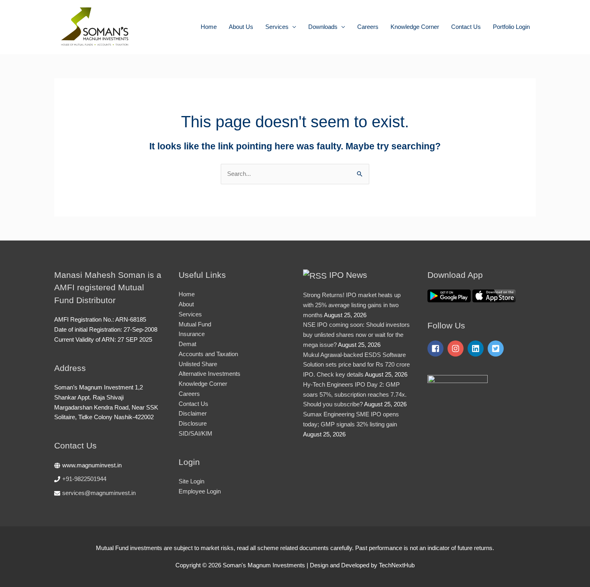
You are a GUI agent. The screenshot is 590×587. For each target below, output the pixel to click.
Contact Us (466, 26)
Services (277, 26)
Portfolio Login (511, 26)
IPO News (348, 274)
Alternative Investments (209, 373)
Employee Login (200, 491)
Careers (367, 26)
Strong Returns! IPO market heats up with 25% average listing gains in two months (352, 304)
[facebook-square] (436, 348)
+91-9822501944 (84, 478)
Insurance (192, 333)
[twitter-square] (497, 348)
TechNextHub (397, 565)
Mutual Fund (195, 324)
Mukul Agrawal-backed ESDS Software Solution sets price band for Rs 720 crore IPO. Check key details (356, 364)
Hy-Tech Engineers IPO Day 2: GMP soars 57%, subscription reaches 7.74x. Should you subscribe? (355, 394)
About (186, 304)
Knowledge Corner (415, 26)
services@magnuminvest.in (99, 492)
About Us (241, 26)
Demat (187, 343)
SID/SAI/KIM (195, 433)
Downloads (323, 26)
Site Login (191, 481)
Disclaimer (193, 413)
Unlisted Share (198, 364)
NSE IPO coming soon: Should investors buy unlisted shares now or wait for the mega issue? (356, 334)
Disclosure (193, 423)
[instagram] (457, 348)
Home (209, 26)
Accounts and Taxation (208, 354)
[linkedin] (477, 348)
